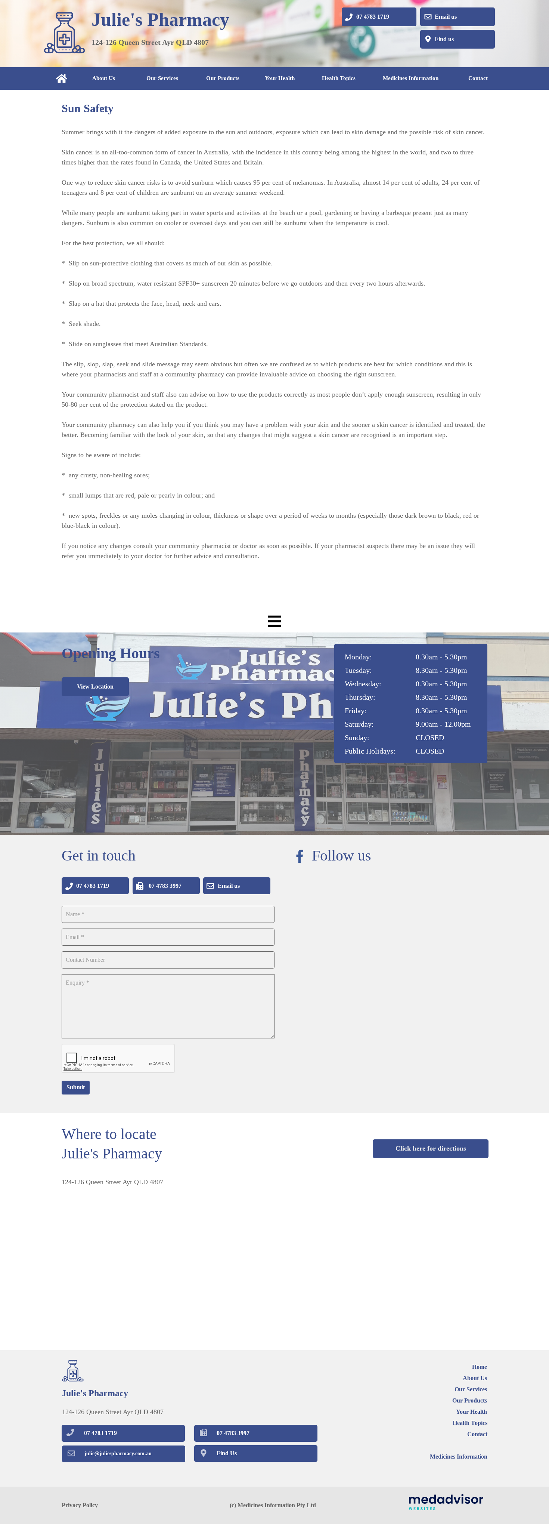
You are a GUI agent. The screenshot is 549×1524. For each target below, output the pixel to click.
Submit (75, 1087)
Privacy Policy (80, 1505)
